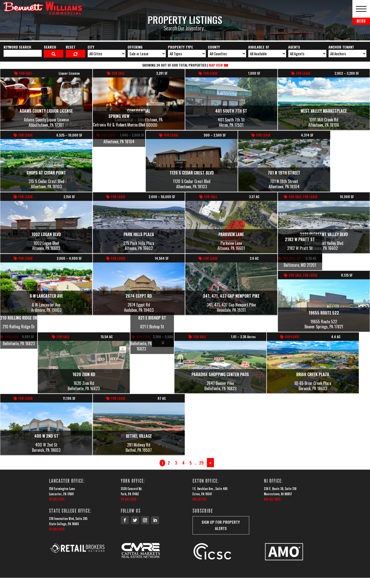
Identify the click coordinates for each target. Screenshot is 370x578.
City (91, 47)
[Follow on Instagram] (145, 520)
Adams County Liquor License (46, 111)
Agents (294, 47)
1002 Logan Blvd (46, 234)
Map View (216, 65)
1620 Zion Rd (83, 374)
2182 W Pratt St (300, 239)
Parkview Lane (231, 234)
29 (201, 463)
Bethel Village (139, 436)
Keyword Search (17, 47)
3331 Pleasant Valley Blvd (324, 234)
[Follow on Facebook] (125, 520)
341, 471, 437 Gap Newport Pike (231, 296)
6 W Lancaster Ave (46, 296)
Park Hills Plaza (139, 234)
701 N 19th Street (284, 173)
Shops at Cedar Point (46, 173)
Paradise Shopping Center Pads (220, 374)
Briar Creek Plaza (312, 374)
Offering (135, 47)
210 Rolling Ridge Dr (18, 318)
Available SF (258, 47)
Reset (71, 47)
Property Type (180, 47)
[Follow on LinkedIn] (155, 520)
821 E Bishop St (152, 318)
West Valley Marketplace (324, 111)
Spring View (118, 116)
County (214, 47)
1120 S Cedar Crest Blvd (192, 173)
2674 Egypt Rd (139, 296)
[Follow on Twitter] (135, 520)
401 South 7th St (231, 111)
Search (50, 47)
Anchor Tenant (341, 47)
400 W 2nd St (46, 436)
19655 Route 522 (324, 313)
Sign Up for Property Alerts (221, 525)
